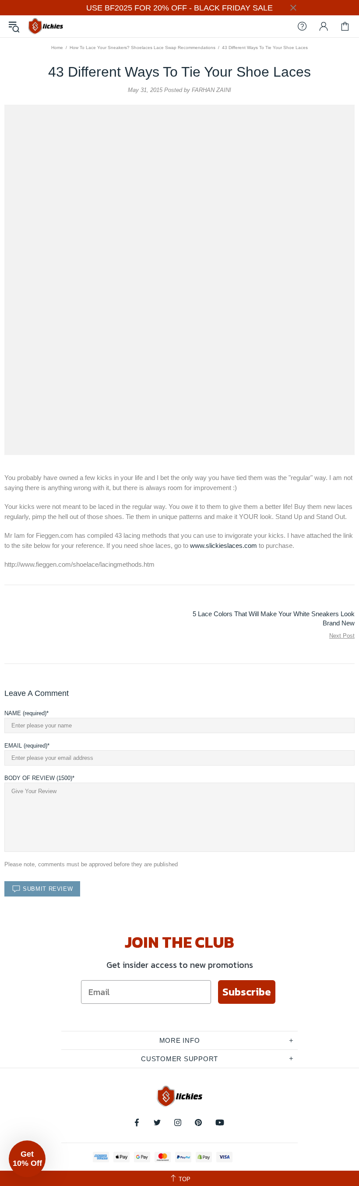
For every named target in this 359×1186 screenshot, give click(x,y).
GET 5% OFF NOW (179, 724)
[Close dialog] (267, 503)
